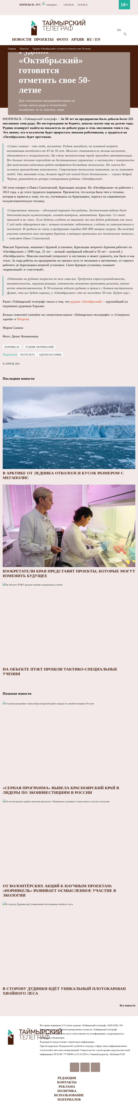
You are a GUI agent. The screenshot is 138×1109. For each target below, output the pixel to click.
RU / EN (93, 39)
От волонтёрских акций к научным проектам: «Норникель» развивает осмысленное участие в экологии (59, 890)
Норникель (11, 347)
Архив (77, 39)
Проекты (44, 39)
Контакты (67, 1082)
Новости (21, 39)
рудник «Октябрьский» (86, 301)
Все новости (127, 1005)
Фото (62, 39)
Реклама (67, 1086)
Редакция (67, 1078)
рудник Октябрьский (39, 347)
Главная (12, 48)
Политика (66, 1091)
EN (119, 30)
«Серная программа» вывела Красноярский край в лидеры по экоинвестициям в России (61, 790)
